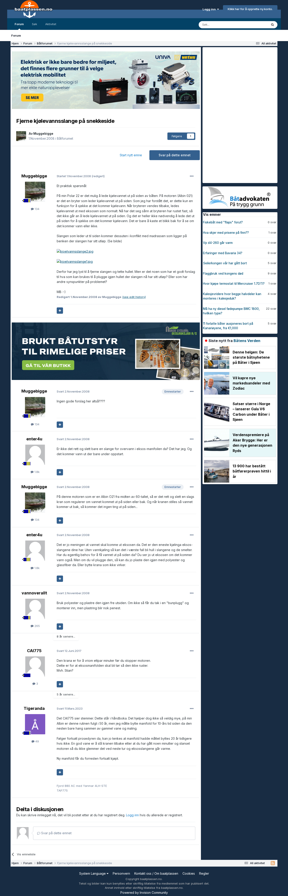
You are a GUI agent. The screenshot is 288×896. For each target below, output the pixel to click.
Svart (73, 391)
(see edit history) (134, 297)
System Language (93, 873)
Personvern (121, 873)
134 (36, 209)
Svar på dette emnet (175, 155)
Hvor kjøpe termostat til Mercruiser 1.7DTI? (234, 283)
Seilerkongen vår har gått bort (225, 263)
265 (37, 626)
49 (36, 741)
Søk (34, 24)
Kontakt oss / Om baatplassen (156, 873)
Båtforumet (65, 138)
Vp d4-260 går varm (218, 243)
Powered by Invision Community (144, 892)
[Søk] (272, 24)
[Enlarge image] (75, 251)
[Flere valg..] (191, 176)
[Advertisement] (236, 114)
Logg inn (209, 9)
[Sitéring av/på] (60, 310)
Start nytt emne (131, 155)
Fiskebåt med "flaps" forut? (223, 222)
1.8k (37, 472)
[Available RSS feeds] (272, 863)
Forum (19, 24)
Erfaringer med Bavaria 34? (222, 253)
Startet (74, 176)
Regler (204, 873)
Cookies (188, 873)
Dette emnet (253, 24)
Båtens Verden (247, 340)
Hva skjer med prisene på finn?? (226, 232)
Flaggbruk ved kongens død (223, 273)
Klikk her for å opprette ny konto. (250, 9)
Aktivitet (50, 24)
